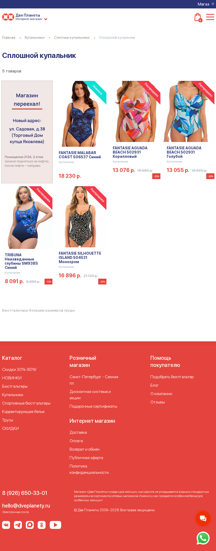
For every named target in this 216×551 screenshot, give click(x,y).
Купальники (12, 394)
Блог (154, 385)
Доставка (78, 432)
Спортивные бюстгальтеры (26, 403)
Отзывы (157, 402)
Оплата (76, 440)
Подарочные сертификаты (93, 406)
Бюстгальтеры (15, 386)
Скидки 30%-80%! (19, 369)
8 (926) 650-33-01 (24, 493)
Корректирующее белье (23, 411)
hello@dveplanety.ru (26, 506)
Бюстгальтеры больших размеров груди (38, 310)
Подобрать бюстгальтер (172, 376)
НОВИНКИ (12, 377)
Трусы (7, 419)
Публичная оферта (86, 457)
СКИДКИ (10, 428)
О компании (161, 393)
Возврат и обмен (85, 449)
